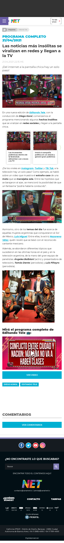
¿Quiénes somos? (8, 499)
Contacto (33, 499)
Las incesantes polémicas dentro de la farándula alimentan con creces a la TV (18, 156)
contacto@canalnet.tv (23, 491)
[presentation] (3, 147)
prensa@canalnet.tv (42, 491)
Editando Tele (23, 29)
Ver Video (32, 375)
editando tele (29, 384)
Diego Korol (11, 384)
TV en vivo (54, 21)
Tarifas (56, 499)
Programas (11, 29)
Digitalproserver (32, 538)
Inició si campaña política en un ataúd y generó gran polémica (45, 154)
